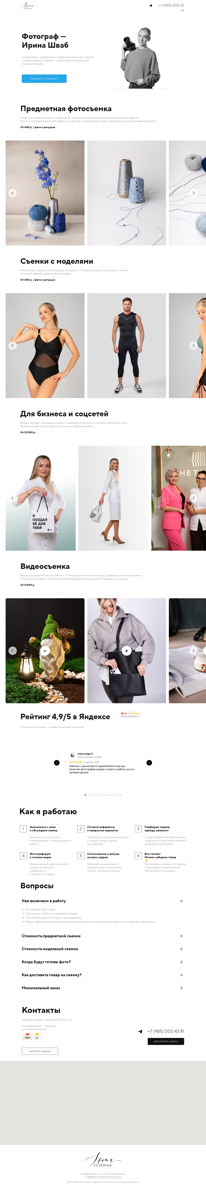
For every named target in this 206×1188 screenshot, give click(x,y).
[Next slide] (193, 193)
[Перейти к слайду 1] (85, 794)
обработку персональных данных (104, 1176)
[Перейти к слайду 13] (115, 794)
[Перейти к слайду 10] (108, 794)
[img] (150, 5)
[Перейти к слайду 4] (92, 794)
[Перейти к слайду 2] (87, 794)
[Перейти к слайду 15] (120, 794)
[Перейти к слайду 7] (100, 794)
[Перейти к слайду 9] (105, 794)
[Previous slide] (12, 193)
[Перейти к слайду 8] (103, 794)
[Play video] (45, 651)
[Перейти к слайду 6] (98, 794)
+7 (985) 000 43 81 (165, 1031)
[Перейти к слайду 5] (95, 794)
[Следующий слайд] (149, 763)
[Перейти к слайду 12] (113, 794)
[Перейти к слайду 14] (118, 794)
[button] (166, 1041)
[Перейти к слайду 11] (110, 794)
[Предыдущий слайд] (57, 763)
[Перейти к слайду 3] (90, 794)
